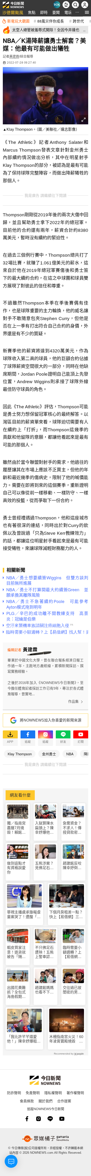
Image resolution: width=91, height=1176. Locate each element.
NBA (70, 753)
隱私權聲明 (53, 1092)
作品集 (73, 701)
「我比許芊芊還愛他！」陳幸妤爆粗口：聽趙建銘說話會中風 (24, 1039)
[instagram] (38, 1118)
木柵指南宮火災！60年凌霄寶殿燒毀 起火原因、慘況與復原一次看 (66, 1039)
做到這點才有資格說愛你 (16, 867)
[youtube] (61, 1118)
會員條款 (27, 1101)
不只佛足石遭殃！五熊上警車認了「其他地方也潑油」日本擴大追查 (44, 952)
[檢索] (75, 4)
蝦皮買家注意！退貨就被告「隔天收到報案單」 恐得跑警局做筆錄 (17, 952)
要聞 (56, 12)
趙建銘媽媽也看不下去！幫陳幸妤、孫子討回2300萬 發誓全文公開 (45, 990)
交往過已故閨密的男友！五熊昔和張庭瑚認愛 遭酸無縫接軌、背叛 (72, 990)
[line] (50, 1118)
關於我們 (45, 1101)
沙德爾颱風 (12, 12)
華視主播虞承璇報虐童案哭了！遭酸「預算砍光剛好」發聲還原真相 (24, 914)
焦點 (31, 12)
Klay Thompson (20, 753)
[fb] (27, 1118)
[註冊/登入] (84, 4)
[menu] (87, 12)
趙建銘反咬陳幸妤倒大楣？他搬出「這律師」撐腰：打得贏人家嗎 (72, 865)
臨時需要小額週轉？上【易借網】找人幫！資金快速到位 (72, 952)
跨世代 (78, 20)
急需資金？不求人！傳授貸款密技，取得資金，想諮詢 (72, 828)
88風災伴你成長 (50, 20)
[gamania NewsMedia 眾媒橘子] (45, 1138)
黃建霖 (14, 56)
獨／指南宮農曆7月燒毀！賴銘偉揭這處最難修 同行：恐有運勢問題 (17, 828)
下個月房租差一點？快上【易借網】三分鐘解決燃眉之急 (66, 914)
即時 (44, 12)
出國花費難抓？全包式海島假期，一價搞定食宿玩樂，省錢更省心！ (16, 992)
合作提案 (64, 1101)
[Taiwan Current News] (56, 4)
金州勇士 (49, 753)
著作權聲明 (75, 1092)
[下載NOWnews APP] (66, 4)
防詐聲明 (14, 1092)
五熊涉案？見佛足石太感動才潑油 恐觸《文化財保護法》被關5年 (45, 865)
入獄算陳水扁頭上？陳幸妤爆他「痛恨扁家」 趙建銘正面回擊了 (45, 828)
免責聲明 (33, 1092)
